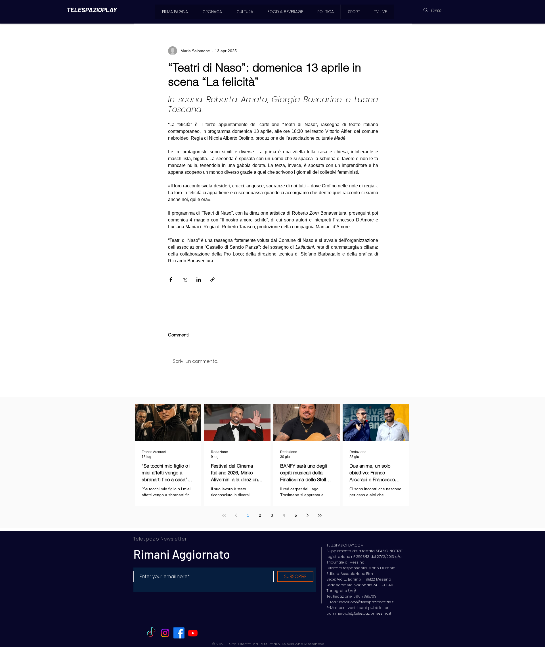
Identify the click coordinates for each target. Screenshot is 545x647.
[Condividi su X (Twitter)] (184, 279)
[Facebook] (179, 632)
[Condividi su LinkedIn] (198, 279)
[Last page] (320, 515)
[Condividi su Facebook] (170, 279)
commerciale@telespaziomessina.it (358, 613)
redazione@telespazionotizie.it (366, 602)
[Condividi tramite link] (212, 279)
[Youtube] (192, 632)
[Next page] (308, 515)
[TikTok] (151, 632)
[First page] (224, 515)
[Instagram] (165, 632)
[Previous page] (236, 515)
